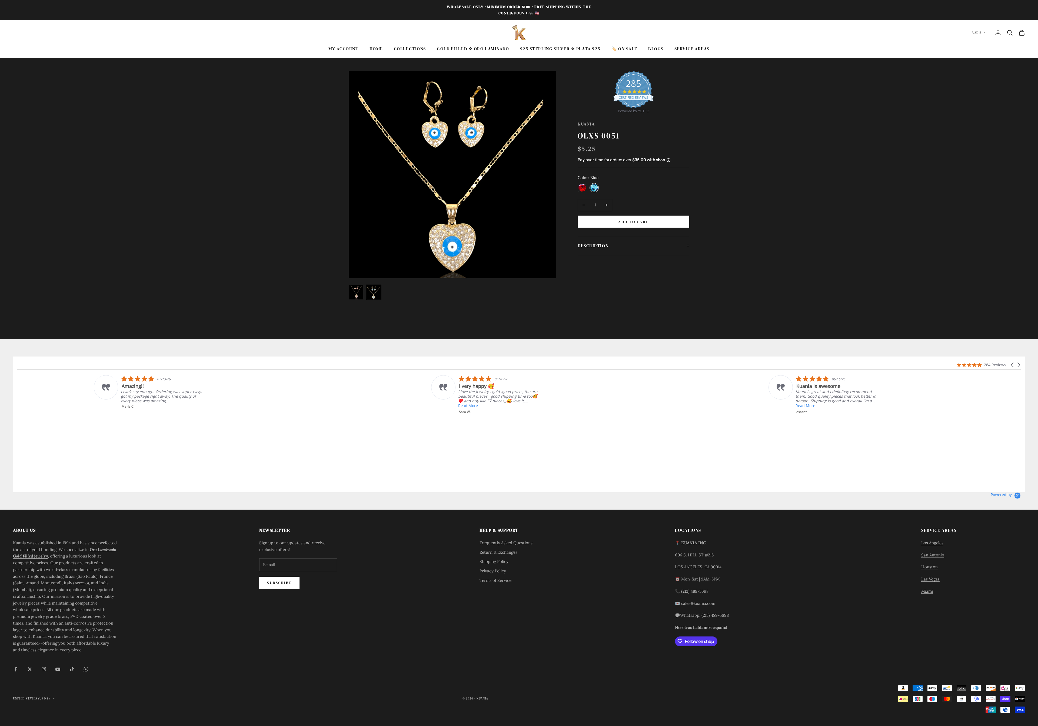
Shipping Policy (494, 561)
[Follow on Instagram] (43, 669)
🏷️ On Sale (624, 49)
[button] (1012, 364)
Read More (56, 405)
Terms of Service (495, 580)
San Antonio (932, 554)
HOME (376, 49)
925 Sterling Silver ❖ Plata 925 (560, 49)
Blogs (656, 49)
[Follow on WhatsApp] (86, 669)
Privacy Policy (493, 570)
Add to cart (633, 221)
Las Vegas (930, 579)
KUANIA (586, 124)
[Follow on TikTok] (72, 669)
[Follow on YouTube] (58, 669)
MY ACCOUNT (343, 49)
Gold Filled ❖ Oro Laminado (473, 49)
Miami (927, 591)
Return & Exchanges (498, 552)
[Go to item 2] (373, 292)
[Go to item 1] (356, 292)
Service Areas (692, 49)
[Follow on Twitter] (29, 669)
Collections (410, 49)
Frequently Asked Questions (506, 542)
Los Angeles (932, 542)
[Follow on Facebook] (15, 669)
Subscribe (279, 582)
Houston (929, 566)
